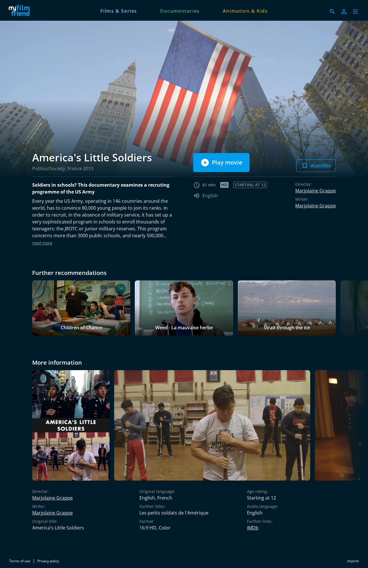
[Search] (332, 11)
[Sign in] (344, 11)
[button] (355, 11)
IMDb (252, 528)
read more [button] (42, 243)
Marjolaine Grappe (315, 191)
